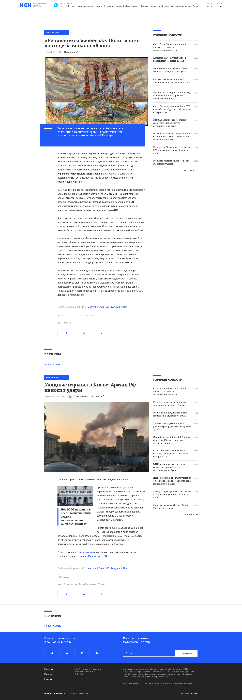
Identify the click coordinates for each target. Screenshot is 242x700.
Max (125, 306)
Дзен (101, 306)
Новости (91, 306)
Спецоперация (70, 584)
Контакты (48, 674)
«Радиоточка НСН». (98, 556)
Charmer (194, 693)
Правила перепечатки (54, 693)
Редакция (48, 669)
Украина (67, 323)
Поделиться (69, 52)
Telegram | (117, 306)
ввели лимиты (86, 552)
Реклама (48, 679)
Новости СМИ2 (52, 364)
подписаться (186, 653)
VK (107, 306)
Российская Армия (87, 584)
